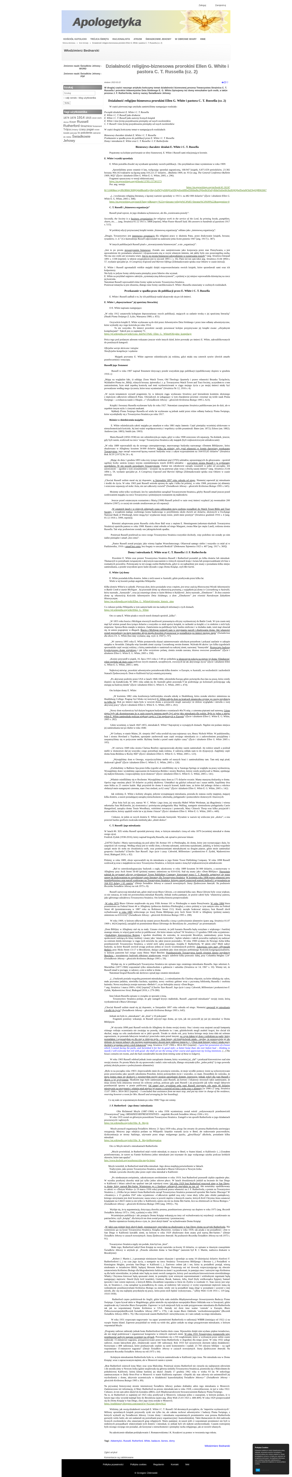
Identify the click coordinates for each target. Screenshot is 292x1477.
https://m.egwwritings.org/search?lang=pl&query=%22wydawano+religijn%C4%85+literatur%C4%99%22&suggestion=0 (169, 201)
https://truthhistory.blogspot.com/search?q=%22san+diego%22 (135, 1403)
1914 (80, 117)
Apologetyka (107, 21)
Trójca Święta (99, 39)
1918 (93, 118)
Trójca (67, 129)
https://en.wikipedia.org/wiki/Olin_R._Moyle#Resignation (132, 1140)
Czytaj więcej (265, 1470)
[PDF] (225, 82)
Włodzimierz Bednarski (81, 50)
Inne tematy (83, 43)
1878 (72, 117)
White (147, 1441)
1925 (99, 118)
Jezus (66, 122)
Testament (97, 126)
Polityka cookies (138, 1464)
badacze (155, 1441)
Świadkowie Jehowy (158, 39)
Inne (203, 39)
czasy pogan (86, 129)
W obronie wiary (186, 39)
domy (172, 1441)
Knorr (72, 121)
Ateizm (138, 39)
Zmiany (74, 130)
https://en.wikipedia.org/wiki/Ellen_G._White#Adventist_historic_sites (139, 601)
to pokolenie (84, 132)
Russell (82, 121)
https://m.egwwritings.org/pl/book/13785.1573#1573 (135, 181)
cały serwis (71, 98)
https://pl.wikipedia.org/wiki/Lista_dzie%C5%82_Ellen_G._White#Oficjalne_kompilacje (148, 333)
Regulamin (158, 1464)
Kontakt (175, 1464)
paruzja (73, 133)
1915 (88, 117)
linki (187, 1464)
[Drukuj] (223, 82)
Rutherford (71, 126)
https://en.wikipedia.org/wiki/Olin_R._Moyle (126, 1123)
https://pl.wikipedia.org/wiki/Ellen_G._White (126, 610)
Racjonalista (121, 39)
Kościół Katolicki (75, 39)
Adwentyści (116, 1441)
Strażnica (86, 125)
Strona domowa (69, 43)
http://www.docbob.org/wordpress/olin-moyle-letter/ (129, 1160)
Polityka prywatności (113, 1464)
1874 (66, 117)
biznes (164, 1441)
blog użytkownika (87, 98)
